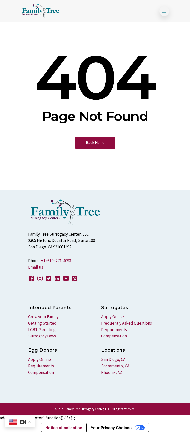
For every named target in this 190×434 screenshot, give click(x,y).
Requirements (41, 366)
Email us (35, 267)
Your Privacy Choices (111, 427)
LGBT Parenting (42, 329)
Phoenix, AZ (111, 372)
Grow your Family (43, 316)
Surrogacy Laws (42, 336)
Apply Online (39, 359)
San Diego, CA (113, 359)
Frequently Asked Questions (126, 323)
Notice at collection (63, 427)
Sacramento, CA (115, 366)
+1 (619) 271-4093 (56, 260)
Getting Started (42, 323)
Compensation (41, 372)
